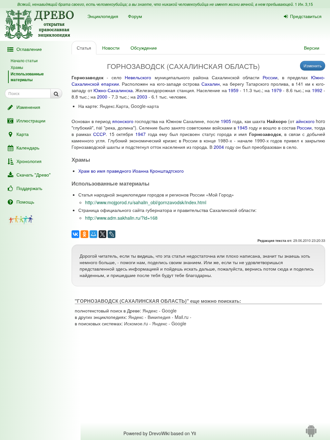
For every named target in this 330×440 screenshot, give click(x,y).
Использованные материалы (27, 76)
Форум (135, 16)
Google (169, 310)
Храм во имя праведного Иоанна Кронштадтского (131, 170)
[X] (102, 234)
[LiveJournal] (111, 234)
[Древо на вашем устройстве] (311, 433)
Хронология (29, 161)
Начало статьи (24, 60)
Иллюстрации (30, 120)
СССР (99, 134)
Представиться (306, 16)
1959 (233, 90)
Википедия (159, 317)
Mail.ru (182, 317)
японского (122, 121)
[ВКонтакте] (75, 234)
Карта (22, 134)
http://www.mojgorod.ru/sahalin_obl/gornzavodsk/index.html (145, 202)
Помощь (25, 201)
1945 (242, 127)
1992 (317, 90)
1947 (140, 134)
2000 (102, 96)
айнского (305, 121)
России (270, 77)
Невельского (138, 77)
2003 (142, 96)
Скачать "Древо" (33, 174)
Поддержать (29, 188)
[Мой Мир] (93, 234)
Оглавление (29, 49)
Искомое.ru (136, 323)
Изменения (28, 107)
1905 (226, 121)
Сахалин (210, 84)
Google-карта (145, 106)
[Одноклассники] (84, 234)
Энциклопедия (102, 16)
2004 (219, 147)
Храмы (17, 67)
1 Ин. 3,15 (304, 4)
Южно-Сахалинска (113, 90)
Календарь (27, 147)
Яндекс (150, 310)
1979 (276, 90)
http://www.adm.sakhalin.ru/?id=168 (121, 218)
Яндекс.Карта (114, 106)
